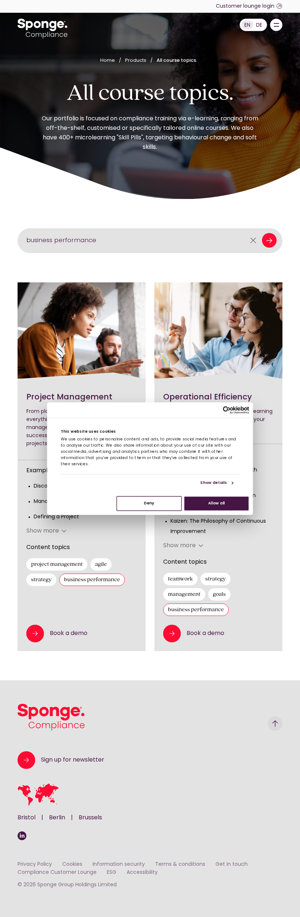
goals (219, 594)
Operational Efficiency (207, 397)
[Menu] (276, 25)
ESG (111, 872)
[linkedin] (22, 835)
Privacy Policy (35, 864)
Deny (149, 503)
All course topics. (177, 60)
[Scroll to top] (275, 723)
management (184, 594)
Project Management (69, 397)
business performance (92, 580)
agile (101, 564)
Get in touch (231, 864)
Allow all (216, 503)
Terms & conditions (180, 864)
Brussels (90, 818)
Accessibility (142, 872)
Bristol (26, 818)
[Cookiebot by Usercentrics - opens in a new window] (226, 410)
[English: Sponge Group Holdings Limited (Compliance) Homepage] (42, 29)
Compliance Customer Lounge (57, 872)
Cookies (72, 864)
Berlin (57, 818)
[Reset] (253, 240)
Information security (119, 864)
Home (107, 60)
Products (136, 60)
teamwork (180, 579)
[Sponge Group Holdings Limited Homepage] (51, 717)
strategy (41, 580)
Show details (213, 483)
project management (57, 564)
